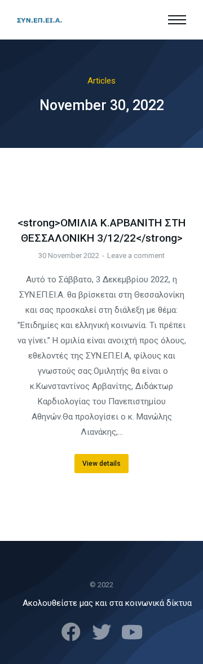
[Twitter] (101, 631)
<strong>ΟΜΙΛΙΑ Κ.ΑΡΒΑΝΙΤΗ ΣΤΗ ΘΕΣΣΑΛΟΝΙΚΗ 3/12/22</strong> (101, 230)
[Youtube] (132, 631)
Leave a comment (136, 255)
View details (101, 464)
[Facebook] (71, 631)
